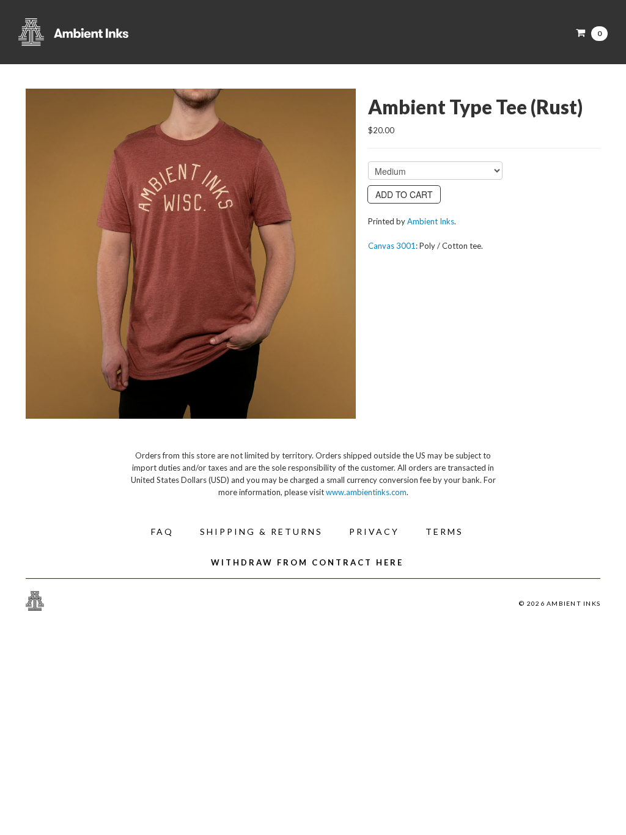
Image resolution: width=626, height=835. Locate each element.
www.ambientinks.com (366, 492)
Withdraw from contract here (307, 562)
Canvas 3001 (392, 246)
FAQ (162, 531)
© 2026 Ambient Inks (559, 603)
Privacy (374, 531)
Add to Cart (404, 194)
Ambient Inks (140, 32)
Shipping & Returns (261, 531)
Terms (444, 531)
